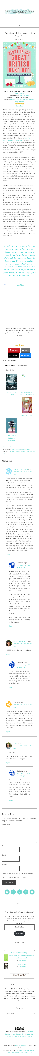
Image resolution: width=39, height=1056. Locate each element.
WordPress (24, 1052)
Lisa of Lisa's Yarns (21, 469)
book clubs (20, 451)
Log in (32, 1052)
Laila (15, 743)
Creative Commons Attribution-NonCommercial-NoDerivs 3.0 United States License (19, 1034)
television (6, 454)
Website (4, 864)
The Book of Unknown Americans (11, 438)
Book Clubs (14, 99)
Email (5, 855)
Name (4, 846)
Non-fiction (24, 99)
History (31, 99)
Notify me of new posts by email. (15, 877)
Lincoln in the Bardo (12, 393)
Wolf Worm (21, 964)
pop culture (31, 451)
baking (12, 451)
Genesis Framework (12, 1052)
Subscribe (19, 934)
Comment (6, 825)
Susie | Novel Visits (20, 641)
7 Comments (7, 447)
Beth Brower (22, 960)
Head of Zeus (24, 95)
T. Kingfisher (22, 966)
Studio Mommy (20, 1045)
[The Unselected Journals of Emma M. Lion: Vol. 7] (6, 960)
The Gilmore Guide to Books (19, 11)
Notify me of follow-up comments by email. (19, 873)
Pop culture (19, 101)
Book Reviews (16, 449)
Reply (8, 554)
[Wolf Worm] (6, 969)
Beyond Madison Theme (25, 1050)
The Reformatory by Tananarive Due (27, 393)
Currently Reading (19, 953)
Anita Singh (19, 93)
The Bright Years (27, 415)
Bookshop (19, 106)
